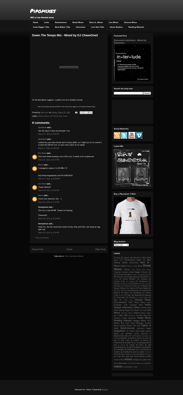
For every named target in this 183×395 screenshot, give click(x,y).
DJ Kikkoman (133, 290)
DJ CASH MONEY (127, 279)
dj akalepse (145, 336)
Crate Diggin (134, 272)
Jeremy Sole (146, 308)
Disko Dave (128, 300)
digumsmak (119, 336)
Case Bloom (135, 269)
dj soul (133, 352)
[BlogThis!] (83, 112)
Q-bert (124, 318)
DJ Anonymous (143, 274)
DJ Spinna (146, 295)
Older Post (100, 249)
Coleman (117, 272)
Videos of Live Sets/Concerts (132, 326)
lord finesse (140, 356)
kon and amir (128, 356)
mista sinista (119, 360)
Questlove (132, 318)
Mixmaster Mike (133, 315)
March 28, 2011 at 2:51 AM (48, 190)
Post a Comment (42, 238)
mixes (65, 116)
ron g (142, 363)
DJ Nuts (128, 295)
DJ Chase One (56, 116)
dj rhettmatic (130, 349)
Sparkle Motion (126, 326)
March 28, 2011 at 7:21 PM (48, 202)
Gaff (125, 305)
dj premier (146, 347)
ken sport (148, 354)
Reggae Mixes (139, 321)
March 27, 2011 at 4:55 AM (48, 148)
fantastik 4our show (121, 354)
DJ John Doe (122, 290)
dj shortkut (125, 352)
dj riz (138, 349)
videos (118, 366)
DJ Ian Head (142, 288)
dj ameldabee (122, 338)
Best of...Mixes (96, 22)
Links (46, 22)
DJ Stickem (130, 297)
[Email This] (81, 112)
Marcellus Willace (127, 313)
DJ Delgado (130, 281)
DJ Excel (125, 286)
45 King (117, 258)
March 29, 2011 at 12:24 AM (49, 219)
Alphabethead (129, 260)
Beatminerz (134, 263)
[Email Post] (76, 112)
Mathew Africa (139, 313)
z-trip (135, 367)
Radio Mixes (144, 318)
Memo (40, 165)
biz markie (130, 331)
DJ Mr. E (121, 295)
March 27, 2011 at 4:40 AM (48, 134)
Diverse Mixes (130, 22)
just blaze (140, 354)
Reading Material (136, 27)
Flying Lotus (145, 302)
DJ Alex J (134, 274)
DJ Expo (133, 286)
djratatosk (42, 127)
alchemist (140, 328)
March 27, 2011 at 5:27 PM (48, 160)
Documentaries (120, 302)
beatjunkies (119, 331)
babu (149, 328)
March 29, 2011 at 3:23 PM (48, 233)
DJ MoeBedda (136, 293)
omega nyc (137, 359)
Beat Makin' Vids (62, 27)
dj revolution (119, 349)
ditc (130, 336)
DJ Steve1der (119, 297)
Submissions (61, 22)
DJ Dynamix (133, 284)
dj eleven (144, 340)
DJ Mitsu (125, 293)
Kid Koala (143, 310)
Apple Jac (141, 260)
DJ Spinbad (136, 295)
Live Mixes (113, 22)
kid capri (117, 356)
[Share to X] (86, 112)
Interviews (80, 27)
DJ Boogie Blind (130, 277)
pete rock (147, 359)
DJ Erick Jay (143, 283)
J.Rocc (136, 307)
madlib (148, 356)
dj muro (139, 345)
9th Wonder (135, 258)
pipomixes (123, 363)
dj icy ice (135, 343)
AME (121, 260)
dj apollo (131, 338)
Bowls (140, 266)
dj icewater (127, 343)
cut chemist (126, 333)
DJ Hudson (131, 288)
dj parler (130, 347)
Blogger (105, 390)
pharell (116, 363)
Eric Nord (42, 153)
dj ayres (138, 338)
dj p (124, 347)
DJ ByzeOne (143, 277)
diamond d (146, 334)
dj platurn (138, 347)
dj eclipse (135, 340)
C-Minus (126, 270)
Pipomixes (43, 11)
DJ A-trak (120, 275)
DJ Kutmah (143, 290)
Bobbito (124, 266)
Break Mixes (78, 22)
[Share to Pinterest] (91, 112)
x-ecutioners (128, 367)
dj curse (145, 338)
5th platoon (125, 258)
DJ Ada (128, 274)
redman (130, 363)
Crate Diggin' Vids (41, 27)
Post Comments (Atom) (74, 256)
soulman (147, 363)
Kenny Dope (124, 310)
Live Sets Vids (97, 27)
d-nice (136, 334)
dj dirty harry (123, 340)
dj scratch (145, 349)
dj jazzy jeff (144, 342)
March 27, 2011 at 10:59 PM (49, 179)
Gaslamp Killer (136, 305)
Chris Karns (146, 269)
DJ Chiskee (142, 279)
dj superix (141, 352)
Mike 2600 (123, 315)
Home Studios (116, 27)
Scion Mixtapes (137, 323)
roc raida (136, 363)
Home (35, 22)
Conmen (125, 272)
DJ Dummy (124, 283)
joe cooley (133, 354)
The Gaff (136, 326)
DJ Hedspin (142, 286)
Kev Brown (134, 310)
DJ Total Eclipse (142, 297)
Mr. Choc (144, 315)
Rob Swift (125, 323)
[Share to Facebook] (88, 112)
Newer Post (37, 249)
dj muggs (130, 345)
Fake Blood (133, 302)
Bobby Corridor (132, 266)
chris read (140, 331)
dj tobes (148, 352)
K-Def (116, 310)
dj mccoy (121, 345)
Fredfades (118, 305)
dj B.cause (136, 336)
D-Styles (144, 272)
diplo (126, 336)
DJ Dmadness (141, 281)
